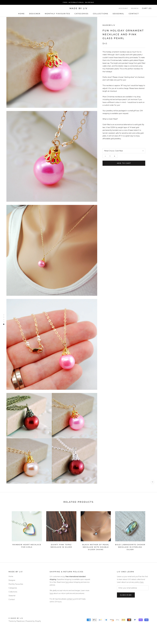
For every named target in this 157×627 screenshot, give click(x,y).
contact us (71, 599)
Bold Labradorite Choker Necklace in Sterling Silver (130, 547)
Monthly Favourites (57, 14)
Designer (34, 14)
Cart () (147, 8)
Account (123, 8)
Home (21, 14)
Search (135, 8)
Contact (134, 14)
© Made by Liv (16, 618)
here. (142, 582)
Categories (81, 14)
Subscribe (126, 595)
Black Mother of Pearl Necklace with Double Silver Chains (95, 547)
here (67, 582)
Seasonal (118, 14)
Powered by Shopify (33, 621)
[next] (150, 530)
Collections (100, 14)
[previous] (6, 530)
